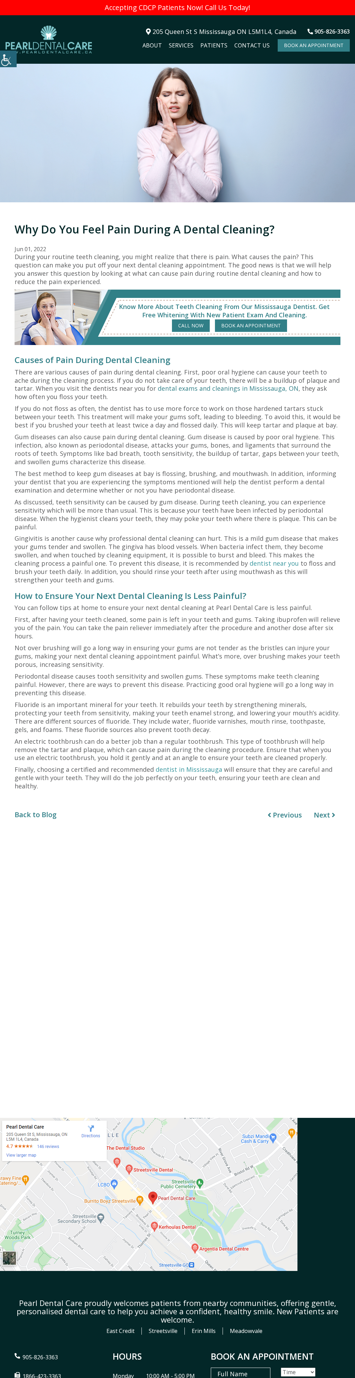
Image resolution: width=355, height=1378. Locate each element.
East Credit (120, 1331)
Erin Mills (204, 1331)
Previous (286, 815)
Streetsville (163, 1331)
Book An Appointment (314, 45)
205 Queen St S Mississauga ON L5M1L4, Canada (223, 31)
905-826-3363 (331, 31)
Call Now (191, 325)
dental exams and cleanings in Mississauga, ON (228, 388)
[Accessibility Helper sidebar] (8, 59)
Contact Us (252, 45)
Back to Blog (36, 814)
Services (181, 45)
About (152, 45)
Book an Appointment (251, 325)
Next (323, 815)
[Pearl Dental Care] (48, 40)
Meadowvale (246, 1331)
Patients (213, 45)
